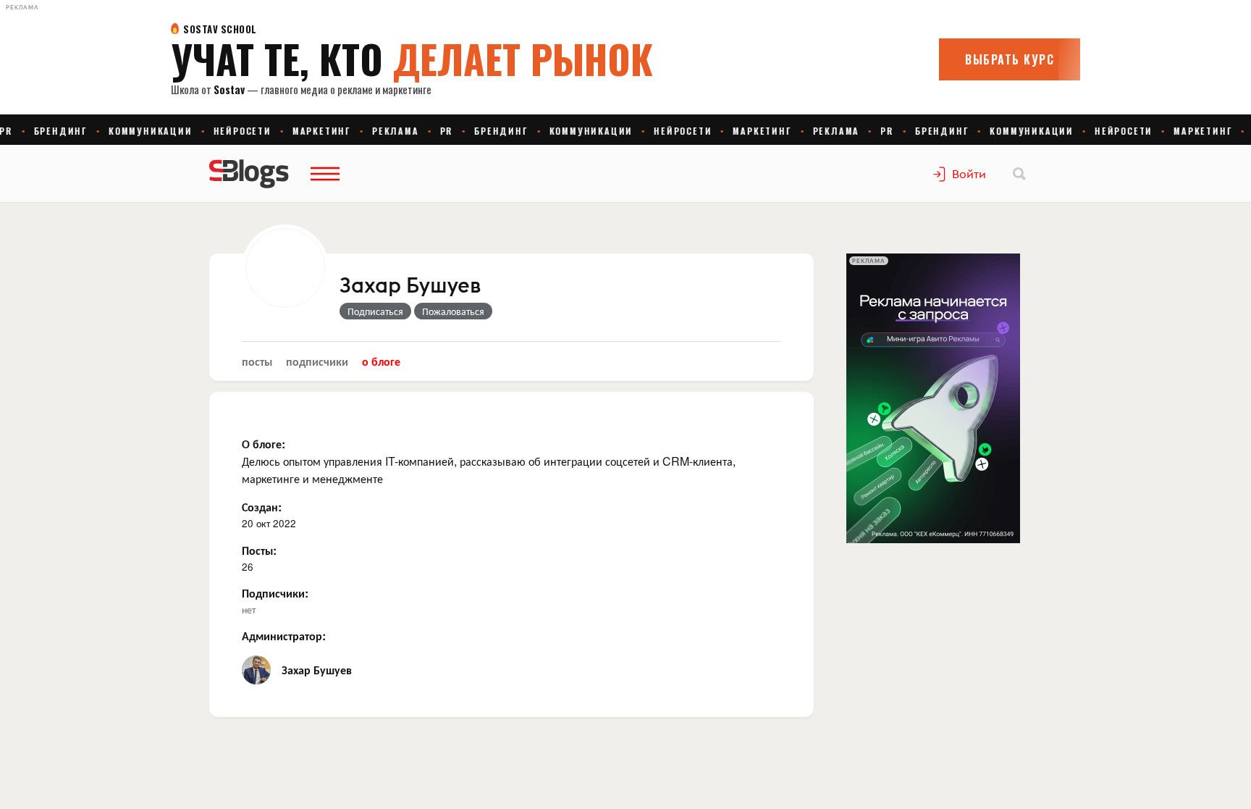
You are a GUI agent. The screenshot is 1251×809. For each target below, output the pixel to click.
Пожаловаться (453, 310)
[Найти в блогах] (1019, 174)
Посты (257, 361)
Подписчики (317, 361)
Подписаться (375, 310)
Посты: (259, 550)
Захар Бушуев (410, 286)
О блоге (381, 361)
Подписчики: (275, 592)
